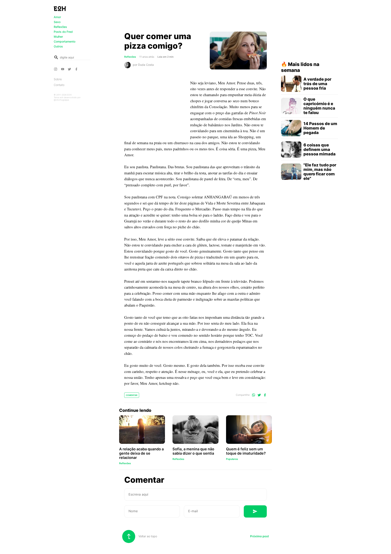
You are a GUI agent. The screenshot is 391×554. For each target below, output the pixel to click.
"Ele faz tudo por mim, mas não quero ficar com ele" (319, 172)
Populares (232, 459)
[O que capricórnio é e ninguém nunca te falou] (291, 106)
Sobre (58, 79)
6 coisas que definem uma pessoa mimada (319, 149)
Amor (57, 17)
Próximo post (259, 536)
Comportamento (64, 41)
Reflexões (60, 27)
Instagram (56, 69)
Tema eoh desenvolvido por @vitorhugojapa (67, 98)
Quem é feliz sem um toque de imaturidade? (246, 451)
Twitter (70, 69)
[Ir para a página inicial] (60, 8)
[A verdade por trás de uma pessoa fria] (291, 84)
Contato (59, 85)
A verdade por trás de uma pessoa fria (317, 84)
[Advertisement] (195, 17)
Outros (58, 46)
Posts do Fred (63, 31)
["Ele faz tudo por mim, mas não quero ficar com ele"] (291, 172)
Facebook (77, 69)
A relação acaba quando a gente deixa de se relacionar (141, 453)
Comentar (131, 395)
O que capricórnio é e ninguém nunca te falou (319, 106)
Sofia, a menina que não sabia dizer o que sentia (193, 451)
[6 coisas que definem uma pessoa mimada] (291, 149)
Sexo (57, 22)
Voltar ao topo (147, 536)
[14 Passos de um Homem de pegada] (291, 128)
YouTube (63, 69)
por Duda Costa (143, 64)
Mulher (58, 36)
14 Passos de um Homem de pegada (320, 128)
